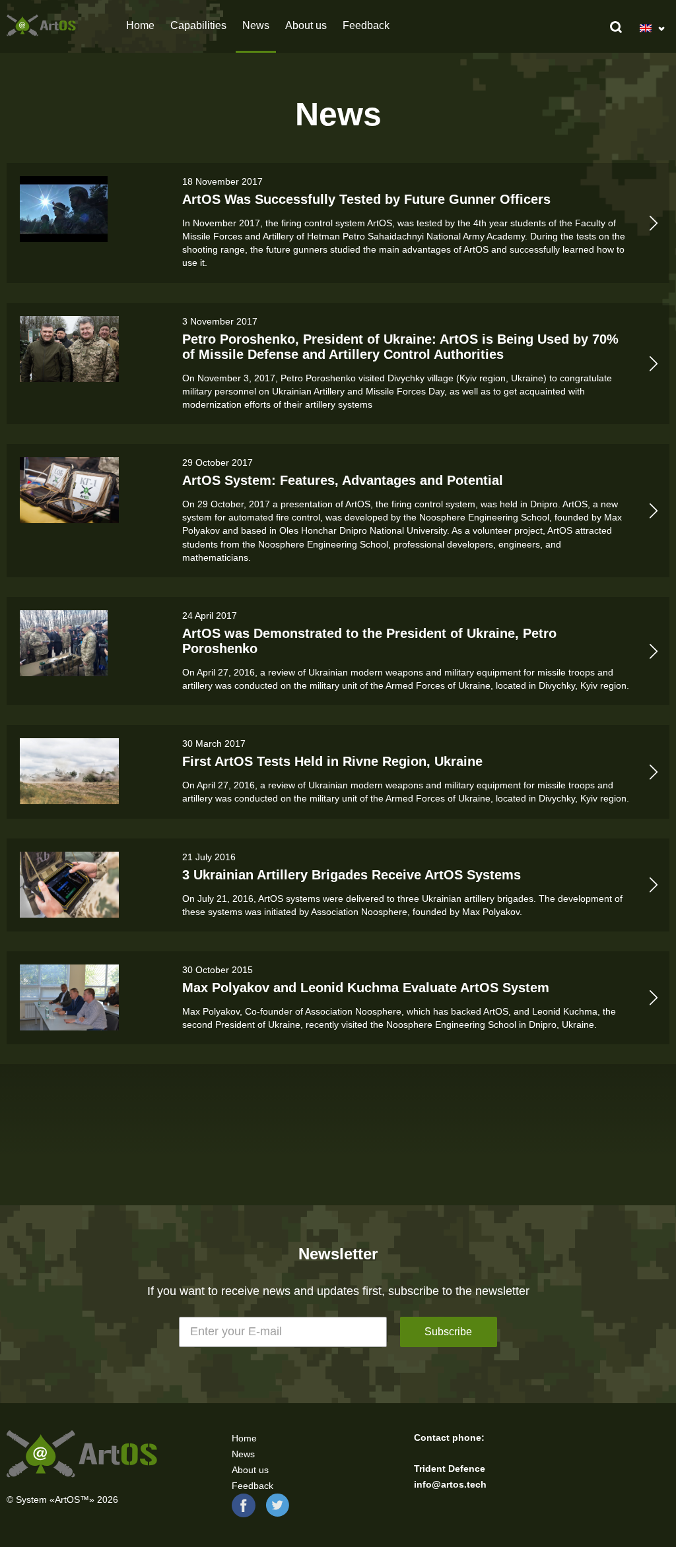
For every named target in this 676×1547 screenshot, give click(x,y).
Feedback (366, 25)
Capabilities (198, 25)
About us (306, 25)
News (243, 1454)
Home (140, 25)
